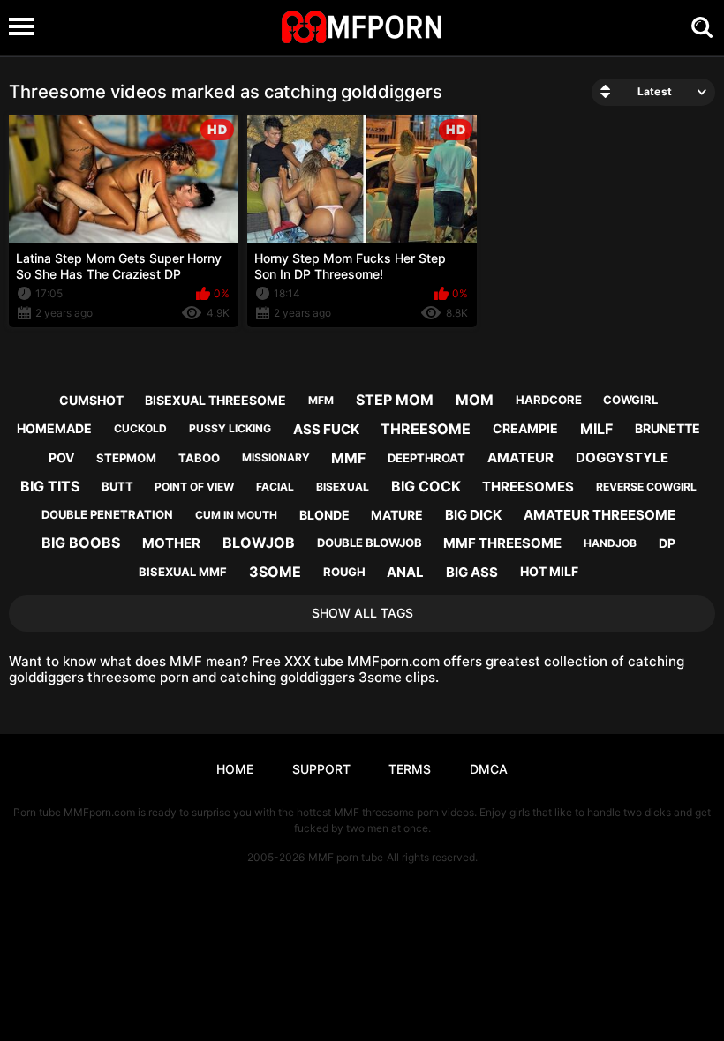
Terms (409, 768)
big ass (472, 572)
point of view (194, 486)
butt (117, 486)
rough (344, 572)
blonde (324, 514)
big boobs (80, 542)
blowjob (258, 542)
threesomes (528, 486)
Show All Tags (362, 612)
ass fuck (326, 429)
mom (475, 399)
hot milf (549, 571)
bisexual (342, 486)
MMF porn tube (345, 857)
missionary (276, 457)
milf (596, 429)
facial (275, 486)
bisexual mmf (183, 572)
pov (61, 457)
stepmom (126, 458)
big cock (426, 486)
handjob (610, 543)
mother (171, 543)
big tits (49, 486)
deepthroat (426, 458)
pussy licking (230, 428)
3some (275, 571)
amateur (520, 457)
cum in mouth (236, 514)
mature (397, 514)
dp (667, 542)
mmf (348, 458)
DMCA (489, 768)
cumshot (91, 400)
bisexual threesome (215, 400)
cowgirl (630, 400)
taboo (199, 458)
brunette (667, 428)
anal (405, 572)
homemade (54, 428)
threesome (426, 429)
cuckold (140, 428)
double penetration (107, 514)
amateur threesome (599, 514)
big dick (473, 514)
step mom (395, 399)
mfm (321, 400)
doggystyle (622, 457)
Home (234, 768)
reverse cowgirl (646, 486)
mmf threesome (502, 543)
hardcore (549, 400)
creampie (525, 428)
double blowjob (369, 542)
